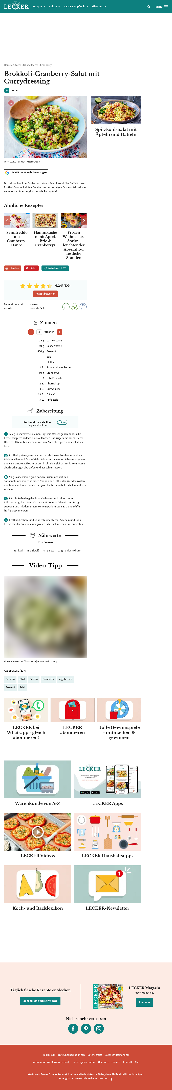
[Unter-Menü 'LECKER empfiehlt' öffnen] (86, 7)
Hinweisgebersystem (83, 1062)
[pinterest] (86, 1029)
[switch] (62, 422)
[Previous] (7, 220)
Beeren (34, 65)
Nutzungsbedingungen (71, 1055)
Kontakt (127, 1062)
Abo (137, 1062)
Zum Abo (144, 1002)
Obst (26, 65)
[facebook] (73, 1029)
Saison (53, 6)
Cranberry (46, 65)
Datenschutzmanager (117, 1055)
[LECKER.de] (16, 6)
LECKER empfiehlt (74, 6)
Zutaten (17, 65)
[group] (45, 237)
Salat (22, 687)
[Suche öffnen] (149, 6)
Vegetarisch (65, 679)
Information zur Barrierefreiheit (51, 1062)
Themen (115, 1062)
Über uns (97, 6)
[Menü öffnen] (166, 7)
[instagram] (99, 1029)
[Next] (84, 220)
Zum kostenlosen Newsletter (40, 1001)
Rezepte (37, 6)
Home (7, 65)
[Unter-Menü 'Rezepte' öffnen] (43, 7)
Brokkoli (10, 687)
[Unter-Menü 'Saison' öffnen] (59, 7)
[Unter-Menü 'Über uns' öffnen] (104, 7)
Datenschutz (95, 1055)
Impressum (49, 1055)
